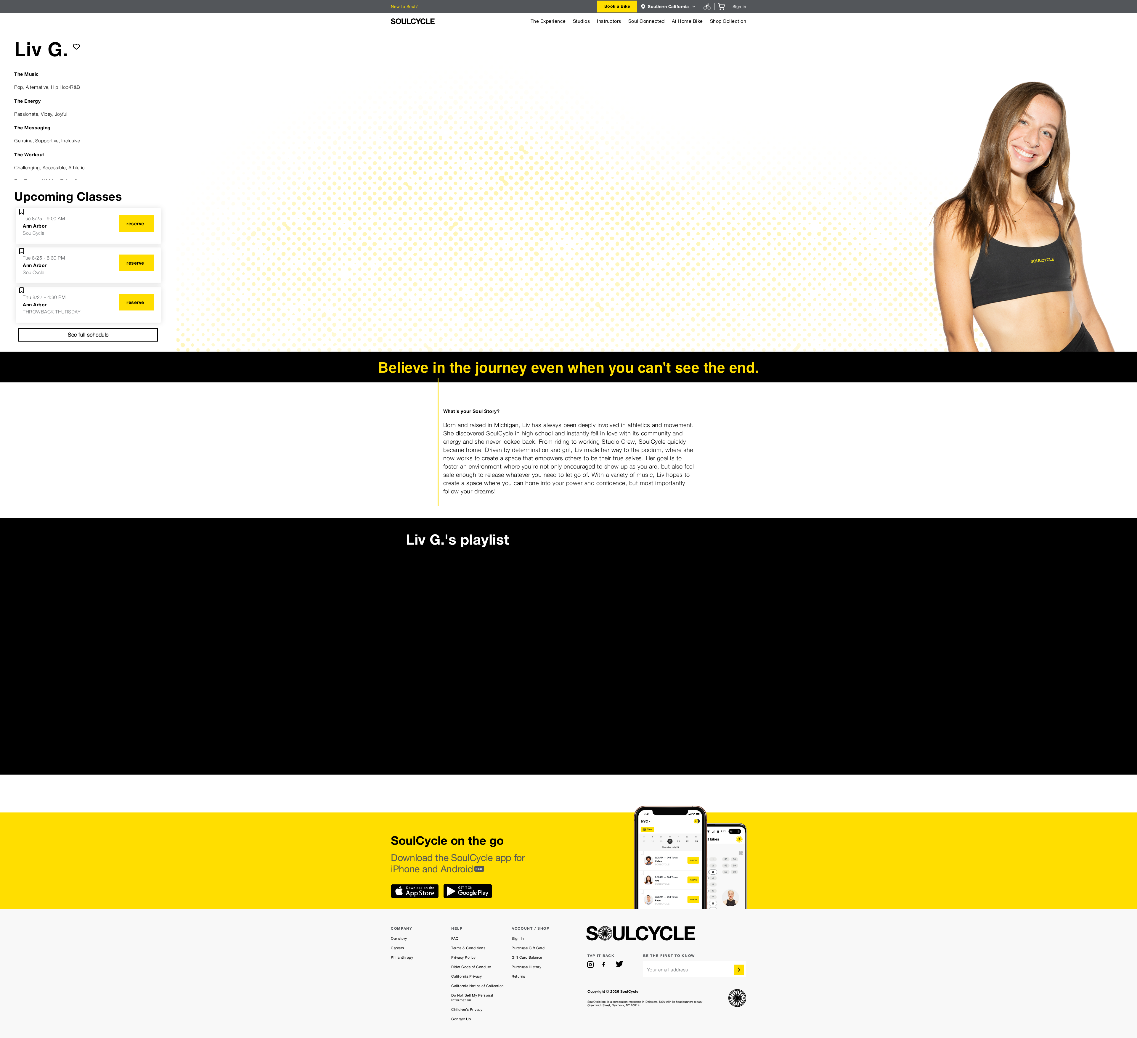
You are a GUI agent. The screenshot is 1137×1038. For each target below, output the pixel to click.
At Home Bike (687, 21)
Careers (397, 948)
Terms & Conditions (468, 948)
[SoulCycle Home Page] (413, 21)
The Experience (548, 21)
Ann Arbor (35, 226)
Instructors (609, 21)
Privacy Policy (463, 957)
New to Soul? (404, 6)
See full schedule (88, 334)
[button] (668, 6)
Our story (399, 938)
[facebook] (605, 964)
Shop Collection (728, 21)
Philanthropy (402, 957)
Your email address (667, 970)
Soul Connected (646, 21)
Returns (518, 976)
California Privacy (466, 976)
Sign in (739, 6)
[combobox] (617, 6)
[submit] (76, 46)
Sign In (518, 938)
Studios (581, 21)
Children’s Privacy (466, 1010)
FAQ (455, 938)
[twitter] (619, 964)
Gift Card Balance (527, 957)
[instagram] (590, 964)
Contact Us (461, 1019)
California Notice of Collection (477, 986)
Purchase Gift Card (528, 948)
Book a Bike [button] (617, 6)
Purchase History (526, 967)
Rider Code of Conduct (471, 967)
